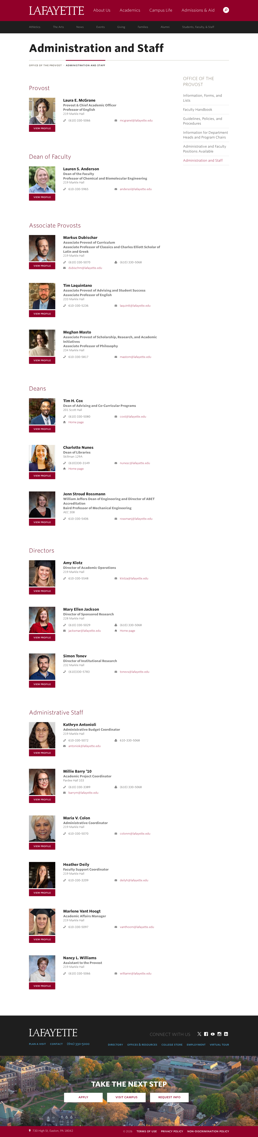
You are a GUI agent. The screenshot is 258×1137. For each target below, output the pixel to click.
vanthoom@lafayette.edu (137, 927)
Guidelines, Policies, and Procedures (202, 121)
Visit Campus (126, 1097)
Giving (121, 27)
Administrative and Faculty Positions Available (204, 148)
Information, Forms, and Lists (202, 98)
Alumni (165, 27)
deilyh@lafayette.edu (134, 880)
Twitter (199, 1034)
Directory (115, 1044)
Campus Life (160, 10)
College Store (172, 1044)
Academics (130, 10)
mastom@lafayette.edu (135, 357)
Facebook (206, 1034)
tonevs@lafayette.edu (134, 671)
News (80, 27)
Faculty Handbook (197, 110)
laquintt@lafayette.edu (135, 305)
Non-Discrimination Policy (208, 1131)
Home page (76, 422)
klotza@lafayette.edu (134, 578)
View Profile (42, 128)
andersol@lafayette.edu (136, 189)
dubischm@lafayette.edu (85, 268)
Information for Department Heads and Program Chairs (205, 135)
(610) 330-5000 (78, 1044)
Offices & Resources (142, 1044)
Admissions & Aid (198, 10)
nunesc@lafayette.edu (135, 463)
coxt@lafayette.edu (133, 416)
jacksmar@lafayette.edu (84, 630)
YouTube (213, 1034)
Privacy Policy (172, 1131)
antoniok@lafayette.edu (84, 746)
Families (143, 27)
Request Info (169, 1097)
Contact (56, 1044)
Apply (83, 1097)
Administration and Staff (203, 160)
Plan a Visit (37, 1044)
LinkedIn (226, 1034)
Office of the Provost (45, 65)
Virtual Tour (219, 1044)
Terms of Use (147, 1131)
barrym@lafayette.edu (83, 792)
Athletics (34, 27)
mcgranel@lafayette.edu (136, 120)
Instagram (219, 1034)
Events (100, 27)
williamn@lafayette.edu (135, 973)
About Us (101, 10)
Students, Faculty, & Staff (198, 27)
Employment (196, 1044)
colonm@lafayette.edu (135, 833)
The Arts (58, 27)
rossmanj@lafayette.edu (136, 518)
